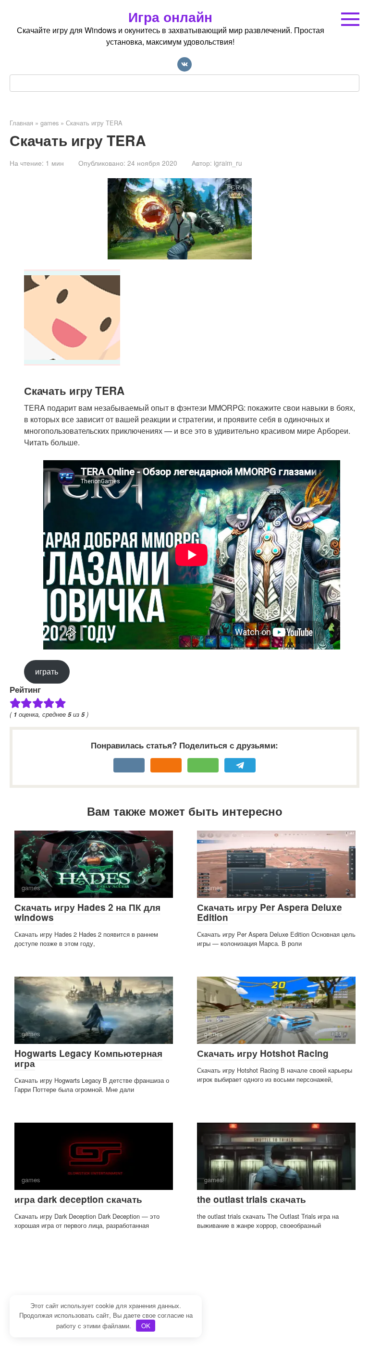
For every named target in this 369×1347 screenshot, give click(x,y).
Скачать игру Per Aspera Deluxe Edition (269, 912)
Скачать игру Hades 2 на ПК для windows (87, 912)
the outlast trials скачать (251, 1199)
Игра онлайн (170, 16)
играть (46, 671)
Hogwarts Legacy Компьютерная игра (88, 1058)
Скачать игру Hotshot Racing (263, 1053)
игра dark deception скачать (78, 1199)
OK (145, 1325)
